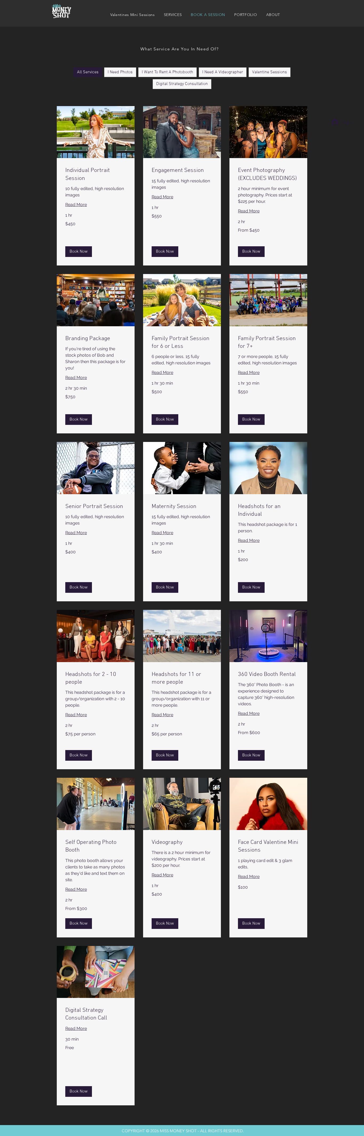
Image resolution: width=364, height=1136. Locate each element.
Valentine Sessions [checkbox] (269, 72)
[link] (95, 174)
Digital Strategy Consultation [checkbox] (182, 84)
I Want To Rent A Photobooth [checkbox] (167, 72)
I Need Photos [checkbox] (120, 72)
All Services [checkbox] (88, 72)
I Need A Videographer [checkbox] (222, 72)
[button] (173, 14)
